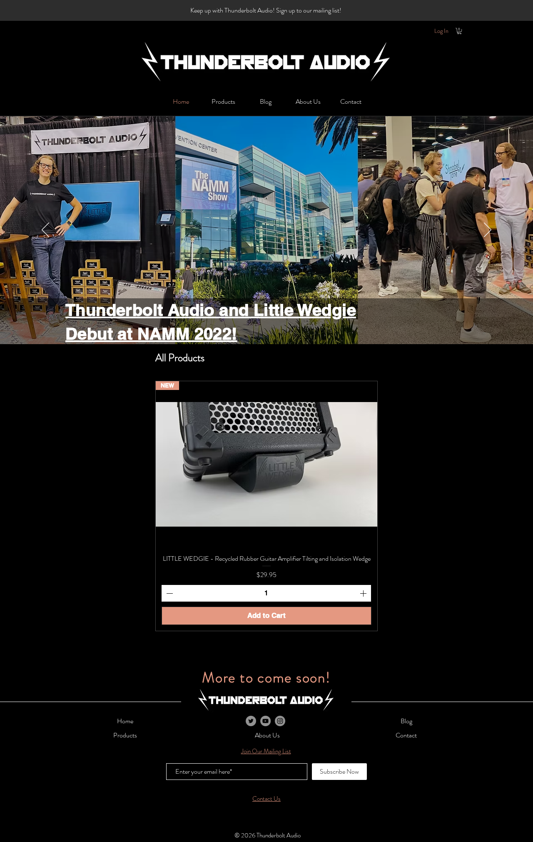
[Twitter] (251, 721)
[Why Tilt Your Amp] (277, 335)
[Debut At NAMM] (266, 335)
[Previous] (45, 230)
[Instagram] (280, 721)
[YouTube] (265, 721)
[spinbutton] (266, 593)
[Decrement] (168, 593)
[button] (266, 10)
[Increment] (364, 593)
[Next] (487, 230)
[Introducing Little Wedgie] (255, 335)
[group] (266, 506)
